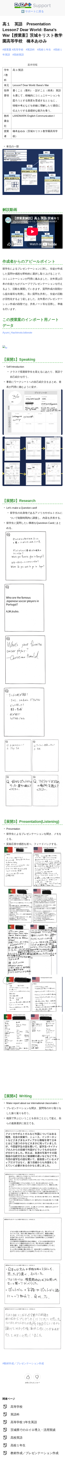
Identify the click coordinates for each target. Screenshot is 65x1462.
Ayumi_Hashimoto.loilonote (17, 332)
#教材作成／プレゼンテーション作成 (23, 1363)
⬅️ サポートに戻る (32, 11)
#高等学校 (17, 49)
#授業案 (6, 49)
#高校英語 (18, 54)
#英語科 (30, 49)
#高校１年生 (44, 49)
